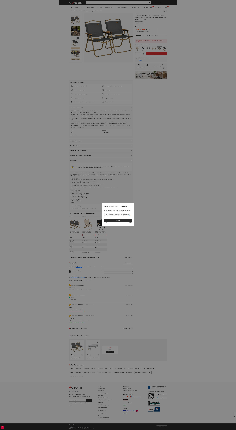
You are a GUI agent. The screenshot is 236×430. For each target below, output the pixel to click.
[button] (2, 427)
